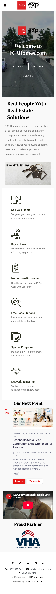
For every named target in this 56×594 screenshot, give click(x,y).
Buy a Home (18, 244)
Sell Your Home (20, 210)
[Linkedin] (35, 563)
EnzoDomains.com (34, 581)
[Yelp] (43, 563)
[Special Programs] (16, 337)
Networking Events (23, 381)
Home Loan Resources (25, 278)
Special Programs (22, 347)
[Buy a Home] (16, 233)
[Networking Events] (16, 371)
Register (19, 481)
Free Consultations (23, 313)
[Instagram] (12, 563)
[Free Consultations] (16, 302)
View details (34, 481)
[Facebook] (20, 563)
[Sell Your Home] (16, 199)
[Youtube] (28, 563)
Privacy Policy (38, 577)
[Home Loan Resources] (16, 268)
